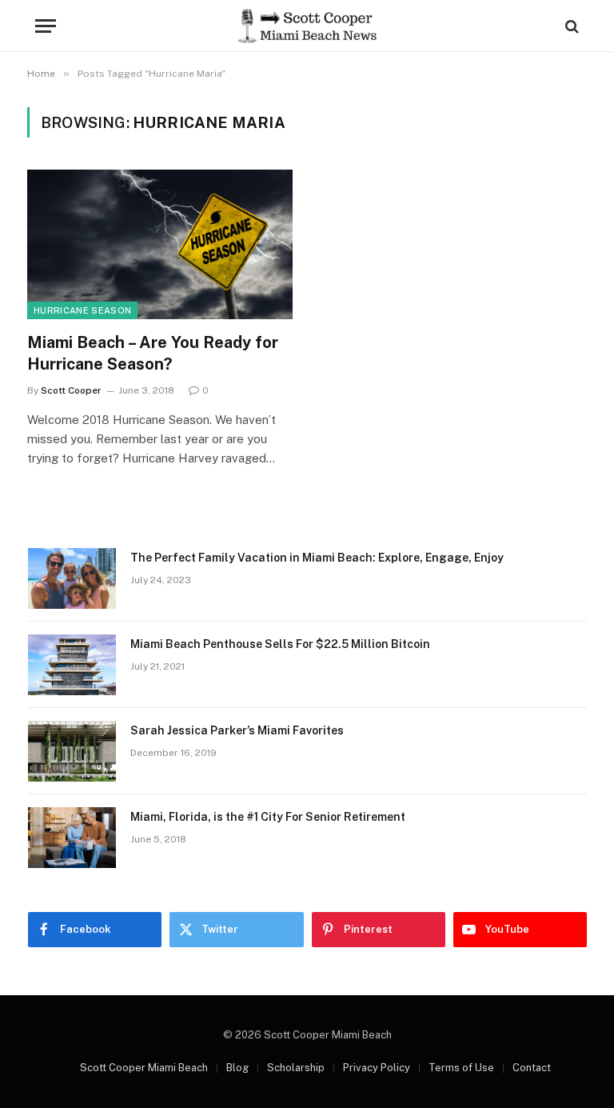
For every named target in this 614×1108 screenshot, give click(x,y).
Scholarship (296, 1068)
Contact (531, 1068)
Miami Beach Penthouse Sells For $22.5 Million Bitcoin (280, 644)
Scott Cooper (71, 390)
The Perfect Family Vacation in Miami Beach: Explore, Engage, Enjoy (317, 557)
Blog (237, 1068)
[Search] (570, 26)
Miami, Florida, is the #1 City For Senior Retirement (267, 816)
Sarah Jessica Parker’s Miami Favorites (237, 730)
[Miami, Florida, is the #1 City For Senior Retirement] (72, 837)
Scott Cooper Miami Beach (144, 1068)
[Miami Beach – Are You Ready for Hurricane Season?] (160, 244)
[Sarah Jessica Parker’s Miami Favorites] (72, 751)
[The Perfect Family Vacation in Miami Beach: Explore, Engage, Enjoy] (72, 578)
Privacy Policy (376, 1068)
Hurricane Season (82, 310)
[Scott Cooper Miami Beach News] (307, 26)
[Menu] (45, 26)
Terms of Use (461, 1068)
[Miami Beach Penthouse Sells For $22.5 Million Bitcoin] (72, 664)
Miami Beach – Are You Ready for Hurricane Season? (152, 353)
